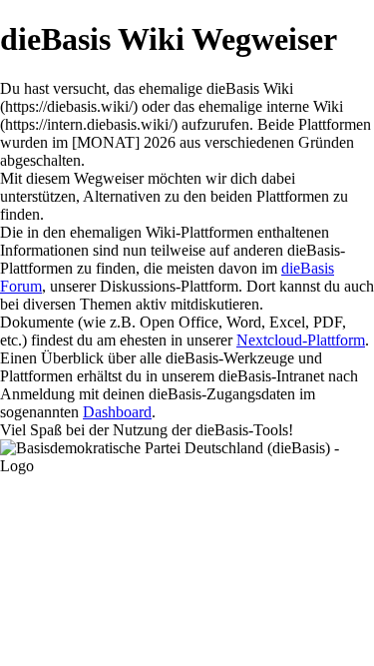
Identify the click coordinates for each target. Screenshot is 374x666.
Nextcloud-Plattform (300, 340)
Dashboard (117, 411)
